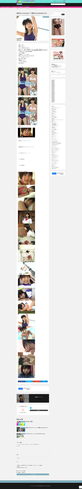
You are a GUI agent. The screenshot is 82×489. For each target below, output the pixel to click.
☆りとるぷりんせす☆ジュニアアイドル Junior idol (43, 485)
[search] (64, 4)
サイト (17, 461)
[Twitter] (29, 381)
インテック (54, 153)
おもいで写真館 (54, 109)
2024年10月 (53, 93)
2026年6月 (53, 81)
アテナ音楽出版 (54, 132)
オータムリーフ (54, 158)
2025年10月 (53, 86)
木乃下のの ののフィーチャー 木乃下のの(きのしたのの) (35, 433)
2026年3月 (53, 83)
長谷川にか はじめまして (27, 140)
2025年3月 (53, 90)
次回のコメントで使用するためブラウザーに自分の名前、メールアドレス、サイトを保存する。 (30, 465)
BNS (53, 115)
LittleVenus (54, 152)
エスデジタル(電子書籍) (55, 167)
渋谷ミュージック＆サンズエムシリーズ (58, 119)
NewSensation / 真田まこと (55, 67)
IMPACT (53, 120)
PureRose (53, 110)
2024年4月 (53, 97)
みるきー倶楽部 (54, 129)
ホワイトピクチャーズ (55, 141)
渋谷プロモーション (55, 121)
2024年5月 (53, 96)
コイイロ (53, 128)
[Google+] (36, 381)
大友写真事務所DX (55, 124)
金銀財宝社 (54, 118)
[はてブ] (44, 381)
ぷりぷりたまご (54, 157)
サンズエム (54, 114)
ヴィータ (53, 135)
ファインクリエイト (55, 140)
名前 (18, 454)
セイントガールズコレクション (56, 107)
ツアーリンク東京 (54, 138)
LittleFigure (54, 134)
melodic (53, 130)
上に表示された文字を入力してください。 (22, 467)
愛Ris (53, 122)
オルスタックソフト (55, 155)
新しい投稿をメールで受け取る (21, 472)
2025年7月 (53, 88)
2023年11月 (53, 100)
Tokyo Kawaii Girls (25, 5)
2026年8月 (53, 80)
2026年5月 (53, 82)
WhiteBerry (54, 113)
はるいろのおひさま (55, 156)
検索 (52, 13)
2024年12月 (53, 92)
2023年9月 (53, 101)
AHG (53, 112)
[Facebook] (21, 381)
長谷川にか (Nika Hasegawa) (29, 146)
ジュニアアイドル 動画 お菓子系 (56, 143)
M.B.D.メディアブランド (32, 5)
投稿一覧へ (38, 410)
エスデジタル (54, 145)
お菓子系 (55, 1)
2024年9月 (53, 94)
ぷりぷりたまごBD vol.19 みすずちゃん (57, 66)
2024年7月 (53, 95)
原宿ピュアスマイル (55, 133)
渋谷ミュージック (22, 8)
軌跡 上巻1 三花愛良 (29, 421)
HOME (18, 8)
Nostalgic (53, 108)
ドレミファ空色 (54, 162)
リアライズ (54, 165)
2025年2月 (53, 91)
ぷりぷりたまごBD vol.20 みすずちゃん (57, 65)
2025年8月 (53, 87)
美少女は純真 (54, 116)
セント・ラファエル (55, 125)
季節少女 (53, 131)
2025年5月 (53, 89)
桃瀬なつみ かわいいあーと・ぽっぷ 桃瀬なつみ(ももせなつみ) (36, 427)
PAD (53, 139)
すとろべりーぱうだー (39, 5)
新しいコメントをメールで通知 (21, 470)
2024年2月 (53, 98)
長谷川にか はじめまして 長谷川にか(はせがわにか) (31, 8)
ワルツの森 (54, 126)
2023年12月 (53, 99)
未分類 (52, 168)
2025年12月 (53, 85)
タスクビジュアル (55, 163)
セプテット (54, 159)
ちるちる (43, 5)
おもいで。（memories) (20, 5)
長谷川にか (33, 15)
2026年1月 (53, 84)
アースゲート (54, 161)
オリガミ (53, 146)
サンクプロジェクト (55, 150)
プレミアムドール (55, 147)
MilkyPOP (53, 106)
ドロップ (53, 137)
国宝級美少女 (54, 127)
